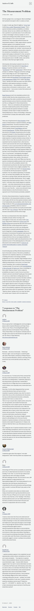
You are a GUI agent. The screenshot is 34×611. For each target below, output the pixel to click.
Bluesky (10, 607)
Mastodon (4, 607)
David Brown (5, 549)
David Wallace (18, 128)
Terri (3, 512)
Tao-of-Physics (14, 209)
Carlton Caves (23, 221)
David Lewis (24, 264)
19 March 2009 (6, 321)
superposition (19, 70)
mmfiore (4, 319)
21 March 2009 (6, 450)
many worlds (14, 301)
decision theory (26, 169)
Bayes (3, 301)
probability (19, 301)
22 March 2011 (6, 551)
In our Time (8, 301)
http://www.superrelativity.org (9, 337)
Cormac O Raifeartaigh (8, 449)
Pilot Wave (27, 79)
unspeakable (20, 231)
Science (5, 300)
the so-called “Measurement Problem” (15, 27)
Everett (14, 132)
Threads (15, 607)
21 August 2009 (6, 514)
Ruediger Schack (6, 223)
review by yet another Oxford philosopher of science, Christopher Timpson (15, 244)
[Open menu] (30, 3)
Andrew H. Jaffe (7, 3)
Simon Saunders (22, 120)
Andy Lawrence (6, 347)
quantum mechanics (26, 301)
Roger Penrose (6, 95)
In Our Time (27, 25)
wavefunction (6, 70)
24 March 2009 (6, 467)
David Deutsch (10, 130)
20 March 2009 (6, 349)
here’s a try (16, 268)
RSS (19, 607)
